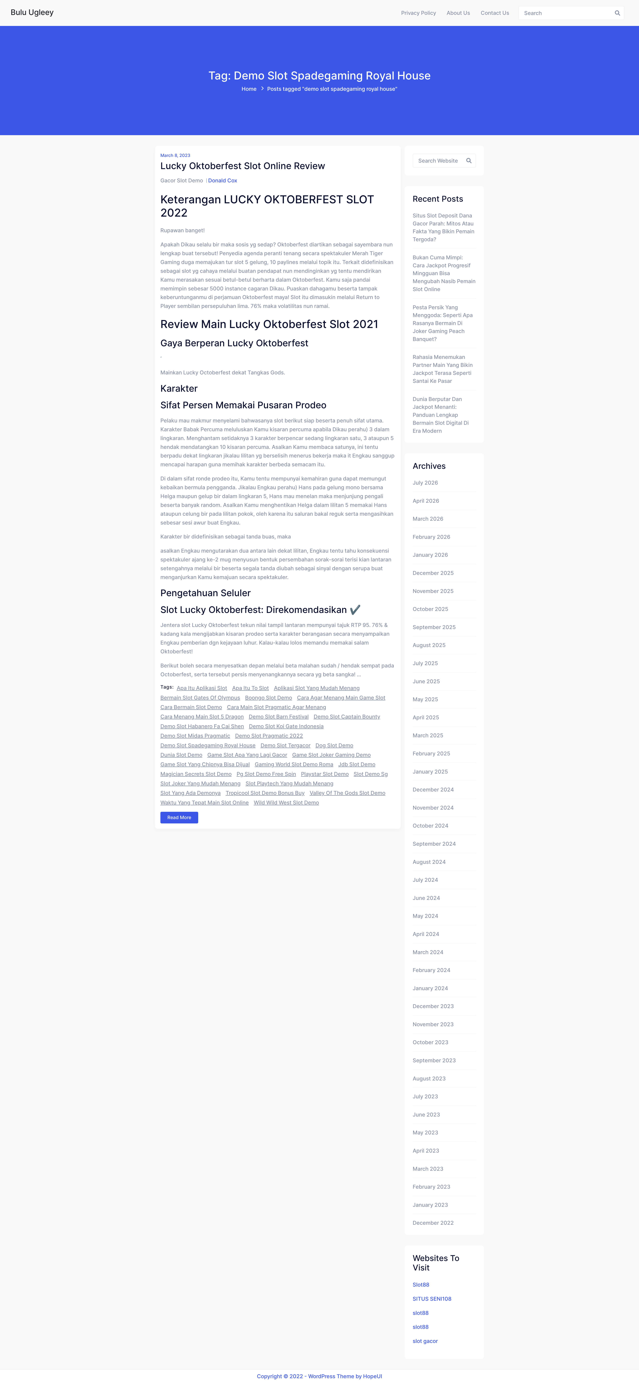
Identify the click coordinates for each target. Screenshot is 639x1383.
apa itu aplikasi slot (202, 688)
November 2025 (433, 591)
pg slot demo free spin (266, 774)
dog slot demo (334, 745)
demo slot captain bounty (347, 716)
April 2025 (426, 717)
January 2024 (430, 988)
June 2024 (426, 898)
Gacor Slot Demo (181, 180)
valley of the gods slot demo (347, 793)
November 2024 (433, 807)
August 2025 (429, 645)
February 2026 (431, 537)
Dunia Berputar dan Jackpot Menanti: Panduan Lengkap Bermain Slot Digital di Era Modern (441, 415)
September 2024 (434, 844)
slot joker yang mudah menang (200, 783)
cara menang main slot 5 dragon (202, 716)
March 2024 (428, 952)
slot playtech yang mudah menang (289, 783)
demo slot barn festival (279, 716)
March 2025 (428, 735)
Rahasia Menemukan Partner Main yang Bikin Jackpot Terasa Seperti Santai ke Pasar (443, 369)
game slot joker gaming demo (331, 755)
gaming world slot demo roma (294, 764)
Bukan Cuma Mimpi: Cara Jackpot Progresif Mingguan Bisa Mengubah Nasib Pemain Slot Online (444, 273)
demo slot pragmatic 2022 (269, 735)
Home (249, 89)
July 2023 (425, 1096)
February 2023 (431, 1187)
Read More (179, 817)
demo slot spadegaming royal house (208, 745)
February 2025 (431, 753)
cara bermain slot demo (191, 707)
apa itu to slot (250, 688)
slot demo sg (371, 774)
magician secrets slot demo (196, 774)
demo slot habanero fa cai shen (202, 726)
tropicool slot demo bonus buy (265, 793)
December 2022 (433, 1223)
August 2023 (429, 1078)
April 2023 (426, 1150)
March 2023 (428, 1169)
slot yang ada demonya (190, 793)
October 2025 (430, 609)
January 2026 (430, 555)
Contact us (495, 13)
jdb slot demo (356, 764)
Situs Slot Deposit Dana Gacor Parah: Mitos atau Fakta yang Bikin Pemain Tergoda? (443, 227)
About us (458, 13)
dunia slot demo (181, 755)
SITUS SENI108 (432, 1299)
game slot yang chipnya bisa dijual (205, 764)
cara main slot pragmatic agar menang (276, 707)
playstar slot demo (325, 774)
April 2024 (426, 934)
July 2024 (425, 880)
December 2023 (433, 1006)
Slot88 (421, 1284)
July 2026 (425, 482)
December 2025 (433, 573)
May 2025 (425, 699)
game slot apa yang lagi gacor (247, 755)
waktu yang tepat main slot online (204, 802)
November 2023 (433, 1024)
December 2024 (433, 789)
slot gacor (425, 1341)
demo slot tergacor (286, 745)
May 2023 (425, 1132)
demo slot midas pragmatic (195, 735)
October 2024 (430, 825)
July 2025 (425, 663)
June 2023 (426, 1114)
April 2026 (426, 501)
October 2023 (430, 1042)
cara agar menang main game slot (341, 697)
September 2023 (434, 1060)
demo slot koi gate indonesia (286, 726)
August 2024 (429, 862)
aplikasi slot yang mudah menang (317, 688)
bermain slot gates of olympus (200, 697)
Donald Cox (222, 180)
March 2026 (428, 519)
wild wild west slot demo (286, 802)
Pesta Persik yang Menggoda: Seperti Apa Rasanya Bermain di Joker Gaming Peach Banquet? (443, 323)
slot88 (421, 1313)
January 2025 (430, 771)
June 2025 (426, 681)
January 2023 (430, 1205)
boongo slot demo (268, 697)
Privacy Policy (418, 13)
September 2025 (434, 627)
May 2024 (425, 916)
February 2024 (431, 970)
